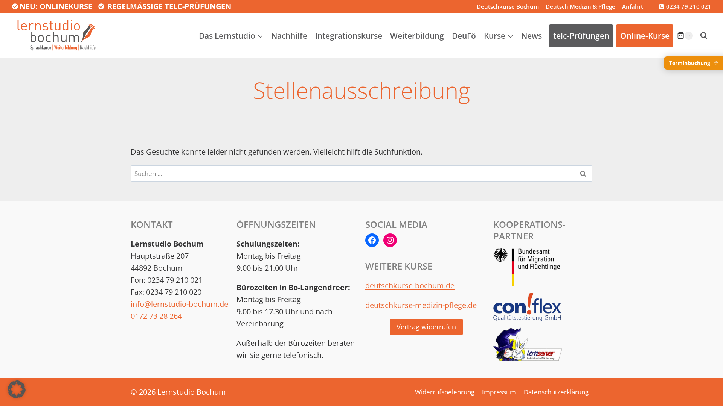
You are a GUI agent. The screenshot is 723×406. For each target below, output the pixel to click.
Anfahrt (632, 6)
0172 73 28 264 (156, 316)
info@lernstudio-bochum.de (179, 304)
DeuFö (464, 35)
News (531, 35)
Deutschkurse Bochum (508, 6)
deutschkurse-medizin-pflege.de (421, 305)
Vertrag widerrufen (426, 326)
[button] (16, 389)
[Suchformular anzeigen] (704, 36)
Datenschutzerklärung (556, 392)
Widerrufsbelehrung (444, 392)
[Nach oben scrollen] (702, 386)
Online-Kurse (645, 35)
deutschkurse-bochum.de (410, 285)
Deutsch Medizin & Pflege (580, 6)
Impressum (499, 392)
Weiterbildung (417, 35)
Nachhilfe (289, 35)
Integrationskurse (348, 35)
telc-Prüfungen (581, 35)
